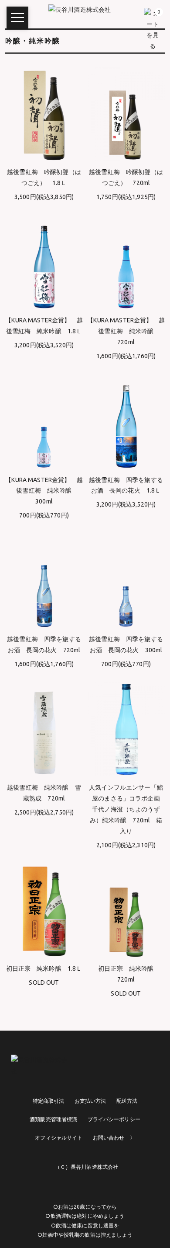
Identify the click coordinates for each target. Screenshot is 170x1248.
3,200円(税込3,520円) (43, 333)
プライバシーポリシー (114, 1119)
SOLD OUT (44, 975)
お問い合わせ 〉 (114, 1137)
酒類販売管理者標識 (53, 1119)
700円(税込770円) (43, 497)
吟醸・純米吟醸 (32, 41)
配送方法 (127, 1101)
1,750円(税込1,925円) (126, 184)
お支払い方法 (90, 1101)
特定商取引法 (49, 1101)
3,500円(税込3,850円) (44, 184)
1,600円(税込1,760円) (125, 338)
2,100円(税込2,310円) (127, 816)
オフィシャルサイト (58, 1137)
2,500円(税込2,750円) (44, 799)
